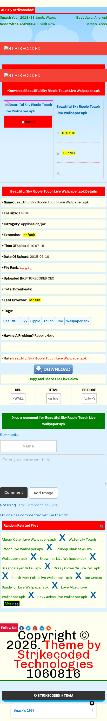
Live (60, 321)
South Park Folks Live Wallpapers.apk (41, 578)
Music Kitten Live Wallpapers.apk (29, 539)
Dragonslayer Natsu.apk (21, 568)
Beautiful (10, 321)
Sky (24, 321)
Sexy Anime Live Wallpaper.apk (62, 597)
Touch (48, 321)
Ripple (35, 321)
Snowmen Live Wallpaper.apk (63, 559)
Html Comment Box (33, 505)
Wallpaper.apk (77, 321)
